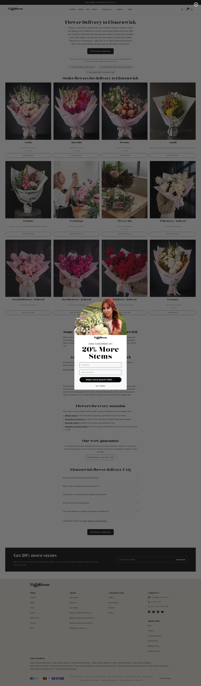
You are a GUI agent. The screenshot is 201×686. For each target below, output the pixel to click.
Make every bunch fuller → (100, 380)
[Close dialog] (196, 4)
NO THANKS (100, 386)
